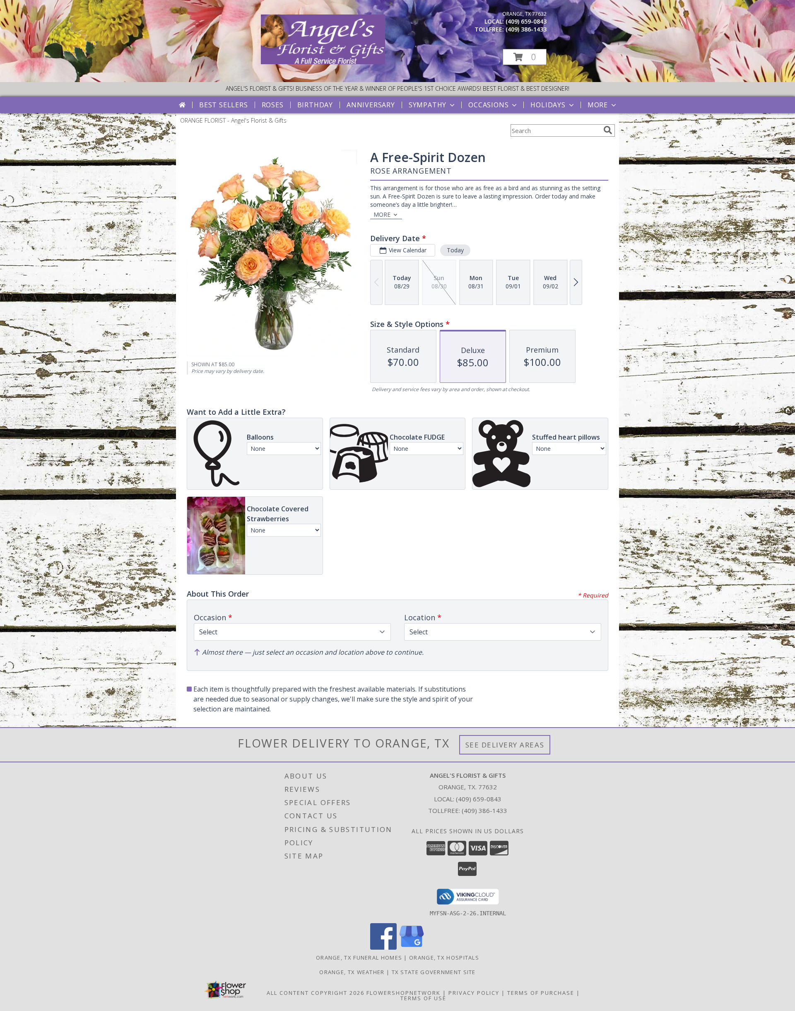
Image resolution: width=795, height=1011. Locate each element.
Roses (273, 104)
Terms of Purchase (540, 992)
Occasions (488, 104)
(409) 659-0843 (526, 21)
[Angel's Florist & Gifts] (323, 62)
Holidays (547, 104)
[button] (525, 57)
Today (455, 250)
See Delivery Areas (504, 745)
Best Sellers (223, 104)
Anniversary (371, 104)
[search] (607, 130)
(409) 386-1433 (526, 29)
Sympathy (427, 104)
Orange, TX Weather (351, 972)
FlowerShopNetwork (403, 992)
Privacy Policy (473, 992)
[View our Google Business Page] (411, 947)
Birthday (315, 104)
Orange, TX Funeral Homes (359, 957)
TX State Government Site (434, 972)
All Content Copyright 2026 (315, 992)
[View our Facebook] (383, 947)
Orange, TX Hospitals (444, 957)
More (598, 104)
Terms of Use (423, 998)
